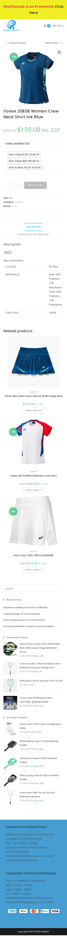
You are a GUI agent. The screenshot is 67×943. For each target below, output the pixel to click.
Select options (33, 410)
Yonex (14, 206)
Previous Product (17, 42)
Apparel (19, 201)
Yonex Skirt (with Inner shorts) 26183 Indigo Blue (33, 396)
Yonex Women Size (17, 143)
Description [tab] (33, 226)
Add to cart (35, 185)
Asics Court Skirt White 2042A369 (33, 555)
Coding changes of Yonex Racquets (21, 613)
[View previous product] (5, 43)
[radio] (24, 154)
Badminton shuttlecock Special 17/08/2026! (25, 607)
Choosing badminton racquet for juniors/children (28, 626)
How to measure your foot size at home (24, 619)
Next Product (51, 42)
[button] (59, 52)
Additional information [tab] (34, 234)
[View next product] (61, 43)
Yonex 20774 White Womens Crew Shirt (33, 475)
